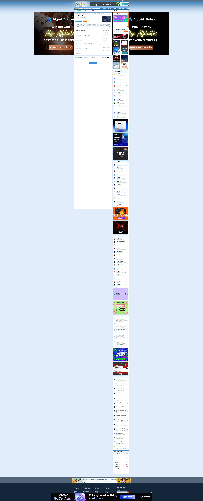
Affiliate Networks (86, 487)
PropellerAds (107, 488)
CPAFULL (106, 487)
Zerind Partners (117, 425)
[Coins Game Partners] (101, 11)
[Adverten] (108, 11)
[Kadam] (87, 11)
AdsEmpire (117, 416)
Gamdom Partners (117, 421)
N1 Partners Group (117, 430)
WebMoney (88, 43)
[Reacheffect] (116, 11)
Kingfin (117, 390)
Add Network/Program (87, 491)
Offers (110, 8)
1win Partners (118, 438)
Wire (85, 43)
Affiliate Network (79, 13)
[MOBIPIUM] (79, 11)
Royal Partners (97, 488)
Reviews (104, 8)
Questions (93, 57)
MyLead (117, 443)
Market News (76, 489)
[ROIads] (94, 11)
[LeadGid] (123, 11)
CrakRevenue (118, 380)
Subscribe (125, 31)
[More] (110, 26)
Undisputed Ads (118, 448)
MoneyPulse (118, 434)
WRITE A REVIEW (93, 63)
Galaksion (96, 487)
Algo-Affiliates (97, 491)
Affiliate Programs (86, 489)
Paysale (117, 385)
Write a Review (79, 21)
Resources (122, 8)
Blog (128, 8)
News (116, 8)
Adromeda (117, 395)
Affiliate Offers (76, 488)
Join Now (84, 21)
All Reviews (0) (78, 57)
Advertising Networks (86, 488)
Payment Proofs (86, 57)
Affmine (117, 412)
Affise (86, 48)
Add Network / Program (124, 0)
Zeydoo (117, 400)
